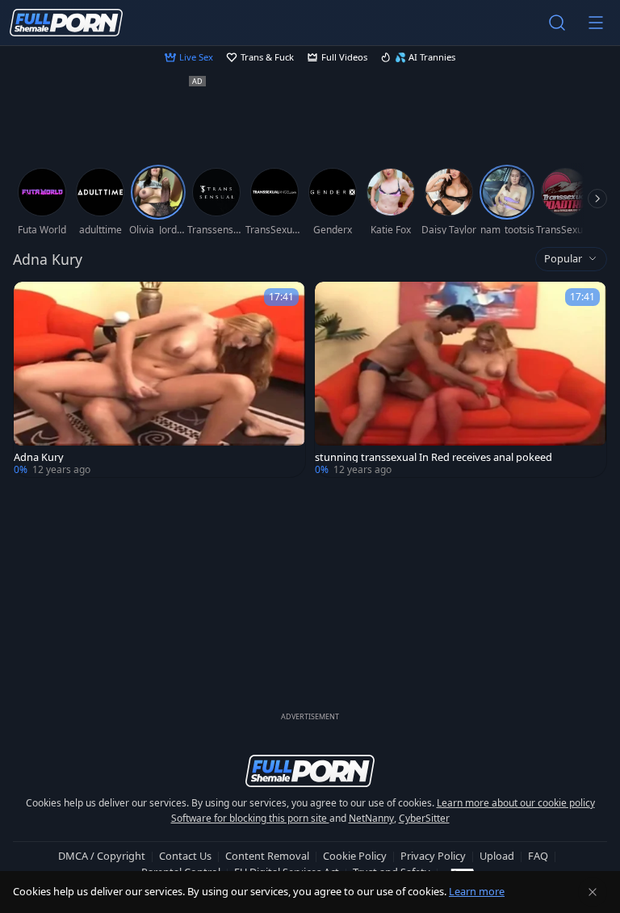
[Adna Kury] (159, 379)
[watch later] (33, 301)
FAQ (538, 855)
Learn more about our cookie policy (516, 803)
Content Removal (267, 855)
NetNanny (371, 818)
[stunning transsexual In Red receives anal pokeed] (460, 379)
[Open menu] (595, 22)
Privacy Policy (433, 855)
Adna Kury (39, 457)
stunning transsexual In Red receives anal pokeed (433, 457)
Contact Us (185, 855)
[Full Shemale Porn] (66, 22)
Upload (497, 855)
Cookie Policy (355, 855)
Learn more (477, 891)
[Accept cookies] (592, 892)
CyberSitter (424, 818)
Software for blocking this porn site (250, 818)
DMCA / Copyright (101, 855)
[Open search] (557, 22)
